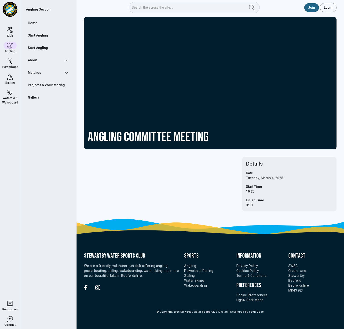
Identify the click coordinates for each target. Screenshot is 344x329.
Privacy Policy (247, 266)
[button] (48, 60)
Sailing (189, 275)
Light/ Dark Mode (249, 300)
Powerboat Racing (198, 271)
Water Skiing (194, 280)
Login (328, 7)
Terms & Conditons (251, 275)
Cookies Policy (247, 271)
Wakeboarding (195, 285)
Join (311, 7)
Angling (190, 266)
